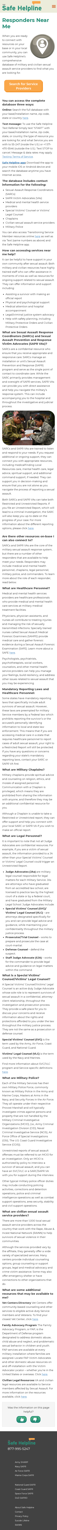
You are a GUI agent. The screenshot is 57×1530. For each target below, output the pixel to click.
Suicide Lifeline (22, 1520)
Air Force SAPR (22, 1471)
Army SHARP (21, 1462)
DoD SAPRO (21, 1498)
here (25, 117)
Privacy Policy (21, 1516)
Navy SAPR (20, 1466)
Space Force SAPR (24, 1493)
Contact (19, 1512)
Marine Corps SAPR (24, 1475)
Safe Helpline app (13, 162)
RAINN (18, 1525)
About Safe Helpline (24, 1507)
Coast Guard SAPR (24, 1489)
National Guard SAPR (25, 1485)
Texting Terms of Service (17, 156)
